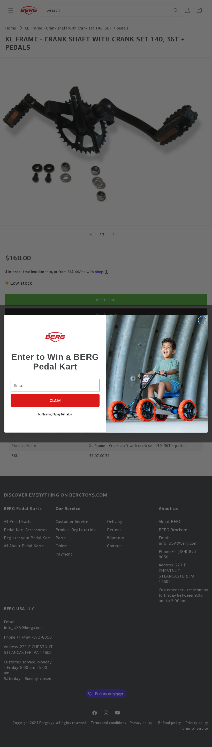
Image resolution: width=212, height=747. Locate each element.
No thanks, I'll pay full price (55, 414)
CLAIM (55, 400)
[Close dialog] (202, 320)
